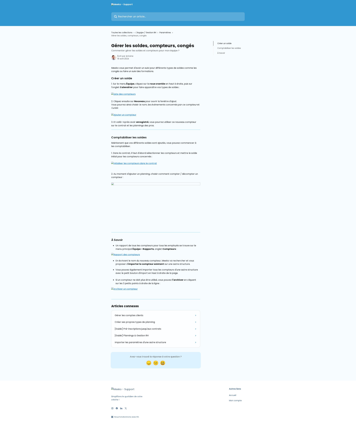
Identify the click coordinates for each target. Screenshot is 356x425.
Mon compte (235, 400)
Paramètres (165, 32)
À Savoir (221, 53)
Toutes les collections (121, 32)
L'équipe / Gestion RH (146, 32)
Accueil (232, 395)
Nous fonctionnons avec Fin (126, 417)
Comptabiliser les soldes (229, 48)
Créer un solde (224, 43)
